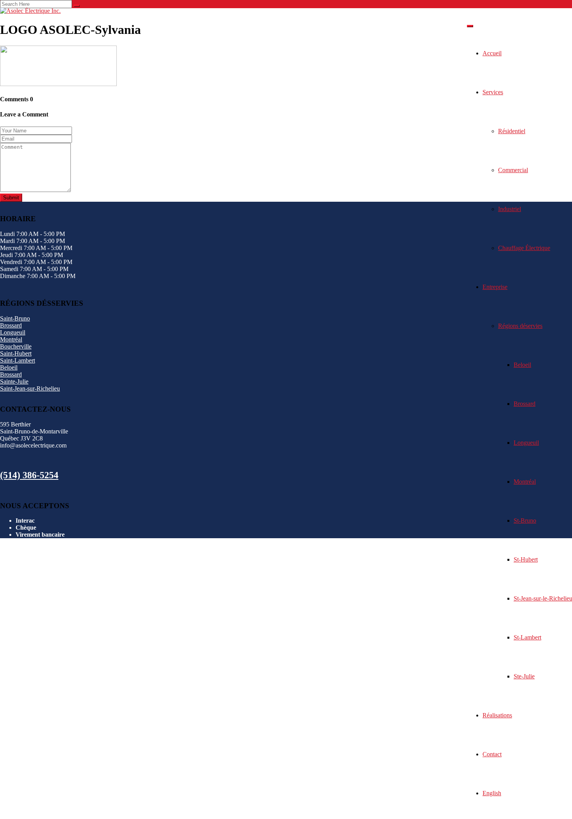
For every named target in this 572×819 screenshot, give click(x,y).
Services (493, 92)
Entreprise (495, 287)
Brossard (524, 403)
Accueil (492, 53)
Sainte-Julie (14, 381)
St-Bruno (525, 520)
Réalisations (497, 715)
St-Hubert (526, 559)
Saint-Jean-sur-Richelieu (30, 388)
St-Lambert (527, 637)
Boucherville (16, 346)
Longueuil (526, 442)
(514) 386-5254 (29, 475)
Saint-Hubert (16, 353)
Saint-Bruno (15, 318)
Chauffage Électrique (524, 248)
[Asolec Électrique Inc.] (30, 10)
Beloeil (522, 364)
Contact (492, 754)
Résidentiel (511, 131)
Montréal (525, 481)
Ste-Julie (524, 676)
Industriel (509, 209)
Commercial (513, 170)
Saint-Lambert (17, 360)
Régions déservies (520, 325)
